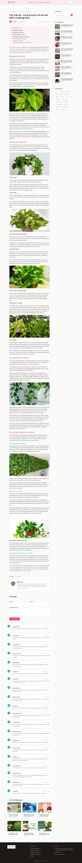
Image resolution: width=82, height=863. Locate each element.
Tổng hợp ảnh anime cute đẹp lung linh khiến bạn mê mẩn (44, 816)
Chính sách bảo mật (34, 850)
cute (71, 96)
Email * (31, 601)
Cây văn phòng (18, 576)
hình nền (64, 99)
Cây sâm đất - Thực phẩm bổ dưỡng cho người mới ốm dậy (13, 834)
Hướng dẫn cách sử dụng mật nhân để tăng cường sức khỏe (29, 834)
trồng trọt (58, 109)
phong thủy (66, 94)
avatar (61, 94)
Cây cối (35, 2)
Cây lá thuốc (62, 91)
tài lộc (63, 109)
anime (57, 96)
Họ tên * (11, 601)
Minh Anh (20, 582)
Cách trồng (41, 2)
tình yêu (65, 104)
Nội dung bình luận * (13, 607)
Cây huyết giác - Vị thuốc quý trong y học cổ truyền (44, 834)
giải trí (67, 96)
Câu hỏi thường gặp (34, 848)
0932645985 (58, 852)
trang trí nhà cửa (59, 101)
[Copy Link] (49, 21)
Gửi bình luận (14, 619)
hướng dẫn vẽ (65, 106)
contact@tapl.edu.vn (60, 854)
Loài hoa (31, 2)
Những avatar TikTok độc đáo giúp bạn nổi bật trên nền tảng (29, 816)
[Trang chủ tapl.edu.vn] (11, 2)
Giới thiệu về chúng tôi (35, 854)
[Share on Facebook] (44, 21)
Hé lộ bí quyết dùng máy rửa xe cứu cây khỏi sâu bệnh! (13, 816)
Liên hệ (32, 856)
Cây (16, 11)
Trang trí (47, 2)
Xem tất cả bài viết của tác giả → (23, 588)
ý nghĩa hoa (58, 99)
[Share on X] (46, 21)
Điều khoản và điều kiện (35, 852)
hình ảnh (66, 101)
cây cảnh (62, 96)
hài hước (68, 91)
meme (57, 91)
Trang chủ (11, 11)
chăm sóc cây (58, 106)
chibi (57, 94)
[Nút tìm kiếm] (73, 2)
